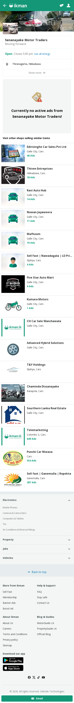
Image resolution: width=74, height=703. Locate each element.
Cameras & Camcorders (14, 513)
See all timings (42, 54)
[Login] (68, 5)
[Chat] (61, 5)
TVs (4, 524)
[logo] (13, 161)
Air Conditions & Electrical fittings (19, 529)
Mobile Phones (10, 507)
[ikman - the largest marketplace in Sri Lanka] (18, 5)
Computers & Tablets (13, 518)
